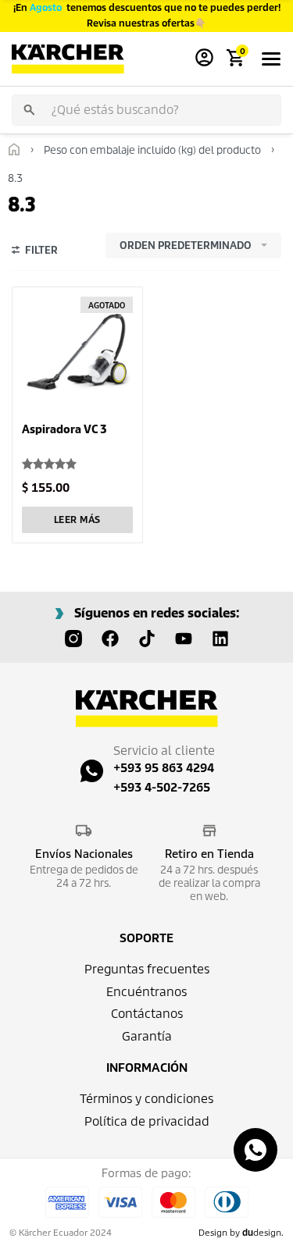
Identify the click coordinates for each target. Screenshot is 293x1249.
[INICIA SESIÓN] (204, 59)
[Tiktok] (146, 638)
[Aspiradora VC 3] (77, 352)
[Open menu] (271, 59)
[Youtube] (183, 638)
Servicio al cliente (164, 750)
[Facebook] (110, 638)
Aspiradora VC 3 (64, 429)
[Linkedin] (220, 638)
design (261, 1232)
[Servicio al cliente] (91, 771)
